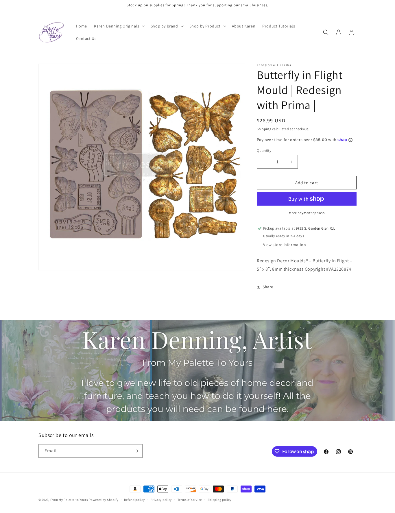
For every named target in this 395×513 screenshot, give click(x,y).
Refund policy (134, 500)
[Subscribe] (136, 451)
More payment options (306, 213)
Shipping (264, 129)
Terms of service (190, 500)
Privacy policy (161, 500)
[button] (119, 26)
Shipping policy (220, 500)
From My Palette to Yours (69, 500)
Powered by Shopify (104, 500)
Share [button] (268, 286)
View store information (284, 244)
